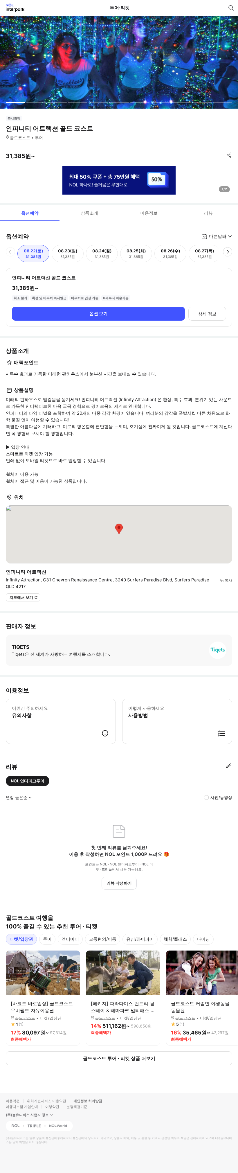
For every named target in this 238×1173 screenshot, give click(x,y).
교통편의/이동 (102, 939)
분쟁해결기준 (76, 1106)
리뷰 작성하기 (119, 883)
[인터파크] (12, 7)
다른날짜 (217, 236)
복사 (228, 580)
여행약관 (52, 1106)
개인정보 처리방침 (87, 1101)
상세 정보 (207, 314)
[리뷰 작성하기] (228, 766)
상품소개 (89, 213)
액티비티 (70, 939)
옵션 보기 (98, 313)
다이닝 (203, 939)
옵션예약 (30, 213)
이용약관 (13, 1101)
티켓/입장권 (21, 939)
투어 (47, 939)
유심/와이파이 (140, 939)
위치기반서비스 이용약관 (46, 1101)
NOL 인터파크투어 (27, 780)
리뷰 (208, 213)
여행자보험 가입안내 (22, 1106)
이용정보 (149, 213)
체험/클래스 (175, 939)
